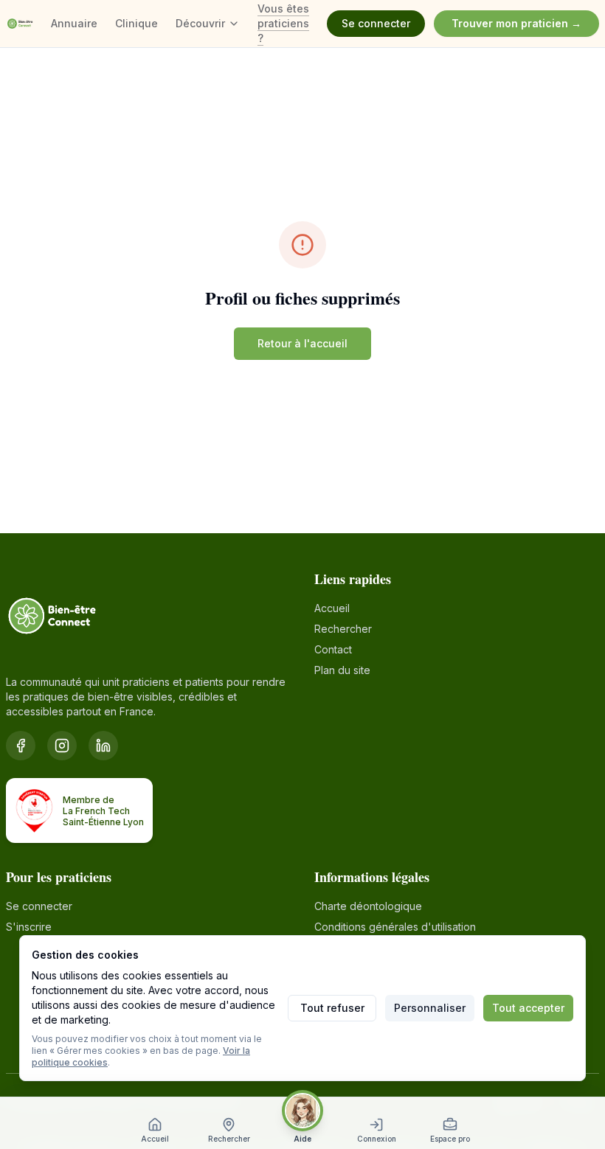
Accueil (332, 608)
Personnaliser (430, 1008)
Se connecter (376, 23)
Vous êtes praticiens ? (283, 23)
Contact (333, 649)
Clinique (136, 23)
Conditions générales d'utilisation (395, 926)
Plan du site (342, 670)
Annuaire (74, 23)
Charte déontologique (368, 906)
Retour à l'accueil (302, 343)
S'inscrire (29, 926)
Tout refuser (332, 1008)
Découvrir (200, 23)
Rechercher (343, 628)
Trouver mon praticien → (516, 23)
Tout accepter (528, 1008)
